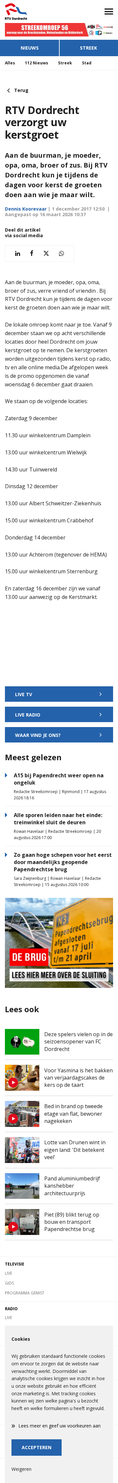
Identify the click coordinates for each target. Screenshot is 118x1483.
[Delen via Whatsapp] (61, 253)
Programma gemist (24, 1293)
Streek (88, 48)
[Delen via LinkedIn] (17, 253)
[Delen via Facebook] (31, 253)
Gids (9, 1283)
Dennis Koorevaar (26, 209)
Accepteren (36, 1447)
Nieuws (30, 48)
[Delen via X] (46, 253)
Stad (86, 63)
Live (8, 1273)
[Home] (29, 11)
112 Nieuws (36, 63)
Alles (10, 63)
